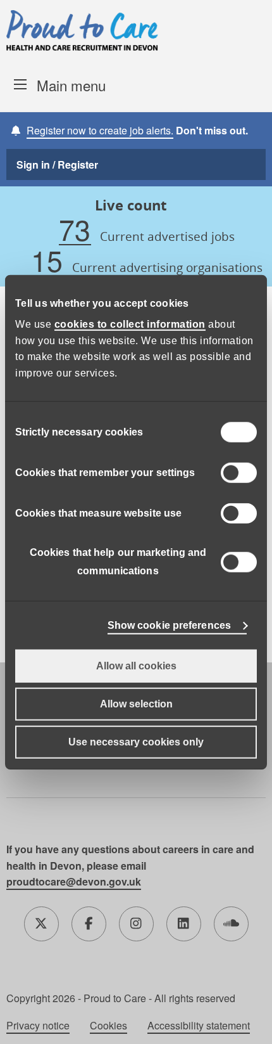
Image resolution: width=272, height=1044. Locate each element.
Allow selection (136, 704)
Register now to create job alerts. (100, 130)
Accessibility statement (198, 1026)
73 (74, 229)
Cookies (108, 1026)
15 (47, 260)
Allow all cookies (136, 666)
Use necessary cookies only (136, 742)
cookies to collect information (130, 324)
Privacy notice (38, 1026)
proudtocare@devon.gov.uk (73, 881)
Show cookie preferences (169, 625)
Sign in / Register (57, 164)
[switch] (239, 473)
